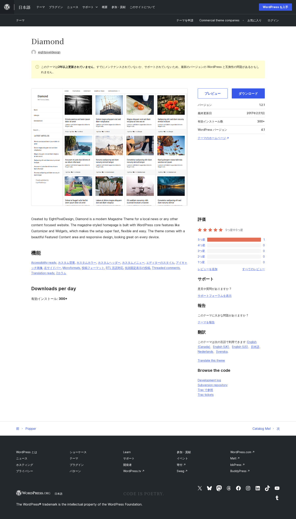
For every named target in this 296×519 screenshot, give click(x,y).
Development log (209, 380)
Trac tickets (206, 394)
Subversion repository (213, 385)
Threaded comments (166, 267)
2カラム (61, 273)
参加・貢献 (184, 452)
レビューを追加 (207, 269)
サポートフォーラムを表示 (215, 295)
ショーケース (78, 452)
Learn (127, 452)
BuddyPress (240, 471)
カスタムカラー (86, 262)
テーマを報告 (206, 322)
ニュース (21, 458)
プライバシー (24, 471)
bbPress (237, 464)
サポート (129, 458)
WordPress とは (26, 452)
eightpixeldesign (49, 52)
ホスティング (24, 464)
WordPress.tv (134, 471)
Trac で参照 (205, 390)
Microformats (71, 267)
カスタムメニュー (133, 262)
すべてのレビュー (253, 269)
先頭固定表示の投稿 (137, 267)
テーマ (20, 20)
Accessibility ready (43, 262)
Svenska (222, 351)
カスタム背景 (66, 262)
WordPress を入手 (275, 7)
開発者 (127, 464)
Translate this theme (211, 360)
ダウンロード (248, 93)
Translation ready (43, 273)
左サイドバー (52, 267)
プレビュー (213, 93)
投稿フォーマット (93, 267)
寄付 (181, 464)
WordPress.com (242, 452)
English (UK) (221, 346)
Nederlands (205, 351)
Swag (182, 471)
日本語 (255, 346)
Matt (235, 458)
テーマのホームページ (212, 138)
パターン (75, 471)
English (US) (240, 346)
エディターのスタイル (160, 262)
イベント (182, 458)
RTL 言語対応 (114, 267)
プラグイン (77, 464)
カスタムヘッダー (109, 262)
